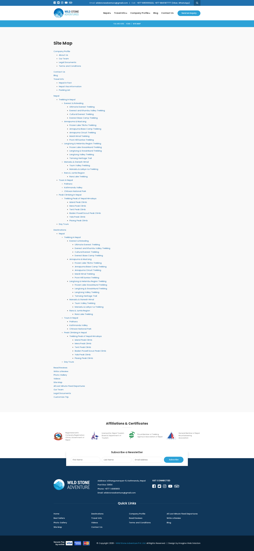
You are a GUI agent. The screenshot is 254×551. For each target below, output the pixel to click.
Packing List (64, 90)
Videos (57, 378)
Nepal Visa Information (70, 86)
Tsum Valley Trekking (79, 165)
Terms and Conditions (70, 66)
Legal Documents (67, 62)
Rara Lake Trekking (78, 176)
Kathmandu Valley (73, 187)
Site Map (58, 382)
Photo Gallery (60, 374)
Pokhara (68, 183)
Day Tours (64, 224)
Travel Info (120, 13)
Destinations (60, 229)
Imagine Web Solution (189, 543)
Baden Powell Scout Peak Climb (85, 213)
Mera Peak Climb (77, 205)
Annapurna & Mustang (75, 121)
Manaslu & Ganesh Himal (76, 161)
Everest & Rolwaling (73, 103)
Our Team (64, 58)
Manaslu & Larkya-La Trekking (83, 169)
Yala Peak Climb (77, 216)
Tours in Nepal (66, 180)
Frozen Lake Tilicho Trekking (82, 125)
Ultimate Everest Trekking (82, 106)
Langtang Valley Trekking (81, 154)
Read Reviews (60, 367)
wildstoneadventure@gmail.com (112, 3)
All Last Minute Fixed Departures (69, 386)
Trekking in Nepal (67, 99)
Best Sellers (59, 518)
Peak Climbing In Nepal (70, 194)
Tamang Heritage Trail (80, 158)
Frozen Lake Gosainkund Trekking (85, 147)
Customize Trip (61, 397)
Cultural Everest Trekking (81, 114)
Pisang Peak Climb (78, 220)
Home (128, 24)
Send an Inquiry (189, 13)
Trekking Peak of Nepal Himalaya (80, 198)
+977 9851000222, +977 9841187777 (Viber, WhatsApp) (163, 3)
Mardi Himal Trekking (79, 136)
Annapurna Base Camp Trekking (85, 128)
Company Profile (139, 13)
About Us (63, 55)
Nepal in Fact (65, 82)
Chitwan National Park (75, 191)
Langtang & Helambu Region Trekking (82, 143)
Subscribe (173, 459)
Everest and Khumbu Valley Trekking (87, 110)
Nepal (106, 13)
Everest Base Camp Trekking (83, 117)
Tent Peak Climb (77, 209)
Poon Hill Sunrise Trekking (81, 139)
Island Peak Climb (78, 202)
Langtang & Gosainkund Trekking (85, 150)
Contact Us (167, 13)
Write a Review (61, 371)
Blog (155, 13)
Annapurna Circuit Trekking (82, 132)
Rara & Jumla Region (74, 172)
